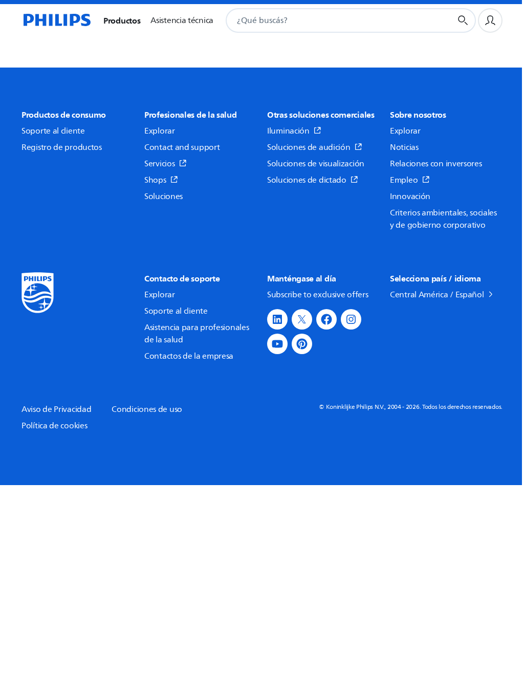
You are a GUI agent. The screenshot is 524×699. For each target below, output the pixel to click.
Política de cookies (54, 425)
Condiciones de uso (147, 409)
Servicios (159, 163)
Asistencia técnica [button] (181, 20)
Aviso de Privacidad (56, 409)
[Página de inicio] (56, 20)
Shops (155, 180)
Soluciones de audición (309, 147)
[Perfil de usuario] (490, 20)
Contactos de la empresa (188, 356)
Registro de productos (61, 147)
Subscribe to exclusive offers (317, 294)
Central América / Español (437, 294)
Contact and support (182, 147)
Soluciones (163, 196)
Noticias (404, 147)
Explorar (159, 131)
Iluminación (288, 131)
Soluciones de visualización (315, 163)
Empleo (404, 180)
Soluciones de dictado (306, 180)
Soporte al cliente (53, 131)
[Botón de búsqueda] (463, 20)
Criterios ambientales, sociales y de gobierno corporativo (443, 219)
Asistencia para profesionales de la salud (196, 333)
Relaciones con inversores (436, 163)
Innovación (410, 196)
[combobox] (326, 20)
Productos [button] (121, 20)
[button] (277, 319)
